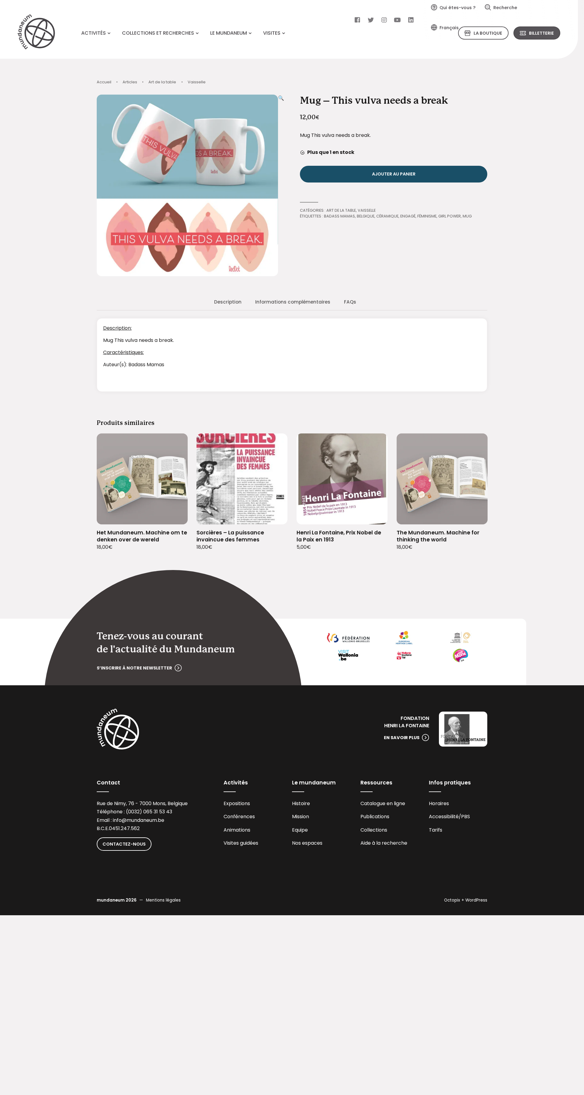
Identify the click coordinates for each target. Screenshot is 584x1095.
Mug (467, 216)
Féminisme (426, 216)
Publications (374, 816)
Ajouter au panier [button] (175, 516)
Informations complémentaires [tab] (292, 302)
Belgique (365, 216)
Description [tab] (228, 302)
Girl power (449, 216)
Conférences (239, 816)
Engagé (407, 216)
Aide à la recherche (383, 842)
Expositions (237, 803)
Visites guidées (241, 842)
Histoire (301, 803)
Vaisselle (197, 82)
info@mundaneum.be (138, 820)
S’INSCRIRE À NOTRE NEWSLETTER (134, 668)
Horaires (439, 803)
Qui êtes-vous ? (457, 8)
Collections (373, 829)
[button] (281, 185)
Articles (130, 82)
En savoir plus (401, 738)
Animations (237, 829)
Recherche (505, 8)
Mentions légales (163, 900)
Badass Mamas (339, 216)
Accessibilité (444, 816)
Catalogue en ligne (382, 803)
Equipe (300, 829)
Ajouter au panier (393, 174)
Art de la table (162, 82)
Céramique (387, 216)
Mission (300, 816)
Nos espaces (307, 842)
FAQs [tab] (350, 302)
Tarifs (435, 829)
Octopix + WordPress (465, 900)
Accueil (104, 82)
